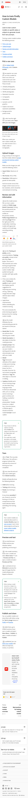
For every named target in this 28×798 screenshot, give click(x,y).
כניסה (24, 2)
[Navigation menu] (2, 2)
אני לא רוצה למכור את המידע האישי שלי (10, 795)
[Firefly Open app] (26, 7)
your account (8, 524)
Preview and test (7, 54)
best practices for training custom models (11, 160)
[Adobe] (8, 2)
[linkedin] (11, 788)
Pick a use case (6, 44)
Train (3, 51)
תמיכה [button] (5, 773)
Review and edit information (10, 49)
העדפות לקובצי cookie (12, 793)
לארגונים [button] (5, 770)
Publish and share (7, 57)
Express (11, 622)
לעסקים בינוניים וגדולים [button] (9, 766)
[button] (20, 2)
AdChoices (23, 795)
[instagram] (6, 788)
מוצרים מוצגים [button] (7, 780)
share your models (7, 643)
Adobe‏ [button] (4, 777)
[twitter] (8, 788)
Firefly (4, 622)
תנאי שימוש (4, 793)
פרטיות (19, 791)
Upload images (6, 46)
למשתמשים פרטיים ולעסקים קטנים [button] (12, 763)
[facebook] (3, 788)
